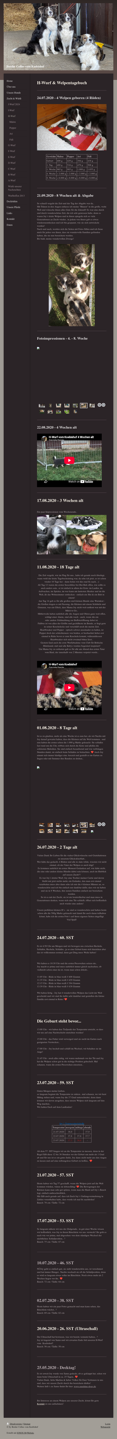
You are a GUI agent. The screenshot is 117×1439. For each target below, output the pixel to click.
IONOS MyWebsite (25, 1432)
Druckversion (15, 1423)
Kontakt (41, 1403)
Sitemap (26, 1423)
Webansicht (105, 1426)
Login (107, 1423)
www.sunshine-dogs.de (85, 1386)
